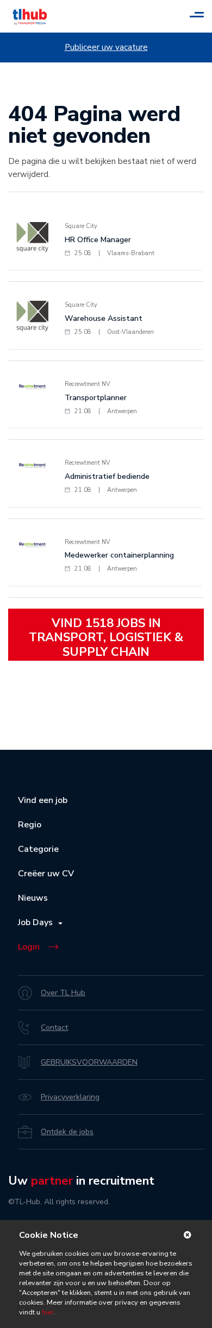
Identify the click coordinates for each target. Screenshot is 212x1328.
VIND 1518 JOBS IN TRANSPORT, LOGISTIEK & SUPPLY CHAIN (106, 637)
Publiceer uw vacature (106, 47)
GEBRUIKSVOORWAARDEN (89, 1062)
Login (29, 946)
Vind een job (42, 800)
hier (47, 1312)
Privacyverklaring (70, 1097)
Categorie (38, 849)
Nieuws (33, 898)
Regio (29, 825)
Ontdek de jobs (67, 1132)
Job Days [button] (37, 922)
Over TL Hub (63, 993)
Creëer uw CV (46, 874)
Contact (54, 1027)
